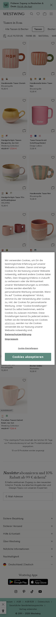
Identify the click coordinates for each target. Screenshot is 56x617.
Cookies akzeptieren (27, 357)
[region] (28, 308)
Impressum (11, 338)
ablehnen (10, 323)
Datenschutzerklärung (18, 334)
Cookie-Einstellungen (28, 348)
